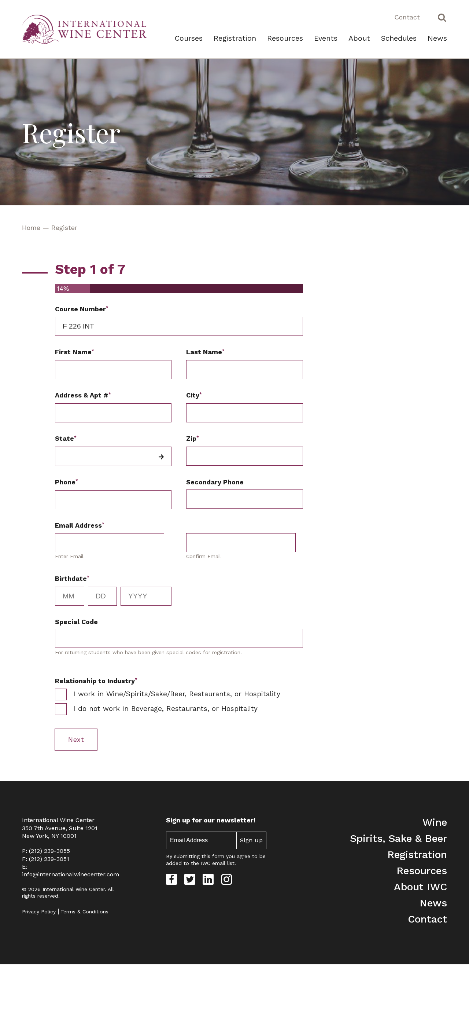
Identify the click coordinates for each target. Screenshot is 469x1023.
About (359, 38)
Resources (285, 38)
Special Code (76, 622)
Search (442, 17)
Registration (235, 38)
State (66, 438)
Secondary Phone (215, 482)
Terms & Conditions (84, 911)
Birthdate (72, 578)
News (437, 38)
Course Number (81, 308)
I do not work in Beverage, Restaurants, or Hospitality (165, 708)
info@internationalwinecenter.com (70, 874)
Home (31, 227)
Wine (434, 822)
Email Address (79, 525)
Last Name (205, 352)
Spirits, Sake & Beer (398, 838)
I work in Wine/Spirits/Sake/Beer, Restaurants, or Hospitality (176, 694)
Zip (192, 438)
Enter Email (69, 556)
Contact (407, 17)
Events (325, 38)
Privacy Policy (39, 911)
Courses (189, 38)
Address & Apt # (83, 395)
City (194, 395)
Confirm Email (203, 556)
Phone (66, 481)
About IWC (420, 887)
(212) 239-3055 (49, 850)
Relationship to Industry (96, 680)
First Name (74, 352)
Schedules (399, 38)
